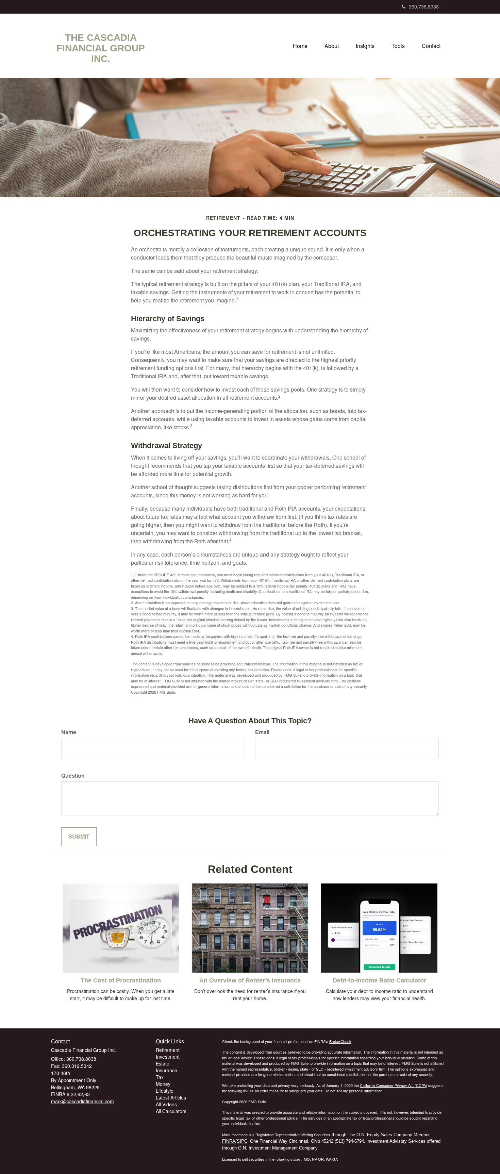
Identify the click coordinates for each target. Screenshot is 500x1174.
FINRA (228, 1141)
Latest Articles (171, 1097)
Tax (160, 1077)
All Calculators (171, 1111)
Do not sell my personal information (353, 1090)
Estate (162, 1063)
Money (163, 1083)
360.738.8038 (424, 6)
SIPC (242, 1141)
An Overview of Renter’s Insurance (250, 980)
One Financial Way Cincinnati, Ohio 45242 (291, 1141)
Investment (168, 1056)
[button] (331, 46)
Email (262, 732)
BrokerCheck (340, 1041)
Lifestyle (164, 1090)
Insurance (166, 1070)
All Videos (166, 1104)
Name (68, 732)
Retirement (168, 1049)
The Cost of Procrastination (121, 980)
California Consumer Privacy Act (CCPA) (393, 1085)
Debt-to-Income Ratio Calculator (379, 980)
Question (73, 775)
